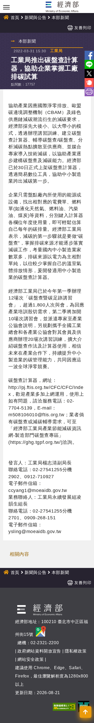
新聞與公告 (35, 17)
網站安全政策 (30, 659)
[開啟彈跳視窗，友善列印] (79, 27)
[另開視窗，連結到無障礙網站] (64, 706)
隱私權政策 (75, 651)
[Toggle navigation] (6, 7)
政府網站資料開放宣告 (39, 651)
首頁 (15, 17)
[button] (85, 712)
